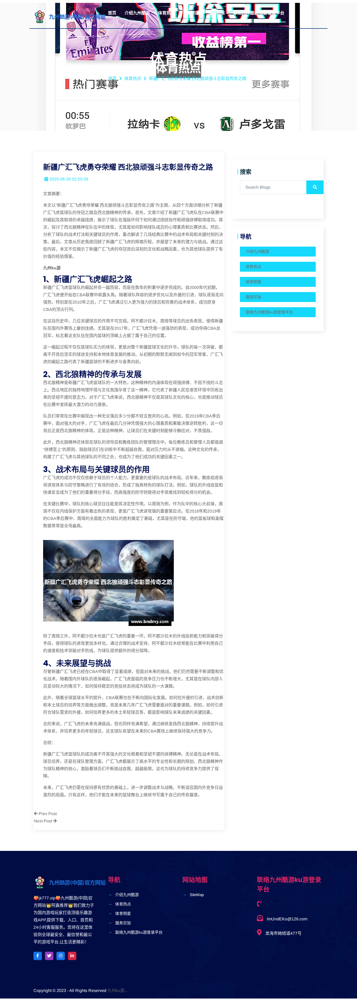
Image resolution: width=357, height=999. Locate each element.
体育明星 (191, 13)
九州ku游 (115, 990)
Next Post (43, 821)
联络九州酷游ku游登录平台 (258, 13)
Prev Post (47, 813)
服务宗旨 (216, 13)
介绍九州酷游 (137, 13)
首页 (112, 13)
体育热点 (166, 13)
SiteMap (197, 894)
